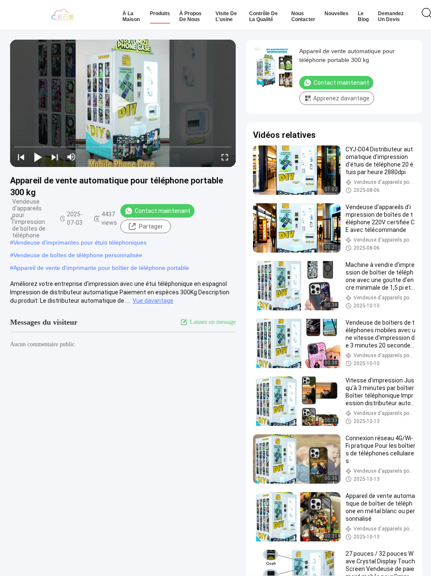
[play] (122, 103)
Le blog (363, 16)
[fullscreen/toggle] (224, 157)
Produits (160, 13)
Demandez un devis (391, 16)
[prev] (21, 157)
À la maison (131, 16)
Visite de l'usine (226, 16)
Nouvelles (337, 13)
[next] (54, 157)
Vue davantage (153, 300)
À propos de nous (190, 16)
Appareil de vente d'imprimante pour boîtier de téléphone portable (101, 267)
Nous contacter (303, 16)
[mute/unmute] (71, 157)
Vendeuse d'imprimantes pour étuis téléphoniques (79, 242)
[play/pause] (37, 157)
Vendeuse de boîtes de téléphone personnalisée (77, 255)
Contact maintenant (162, 210)
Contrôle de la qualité (263, 16)
